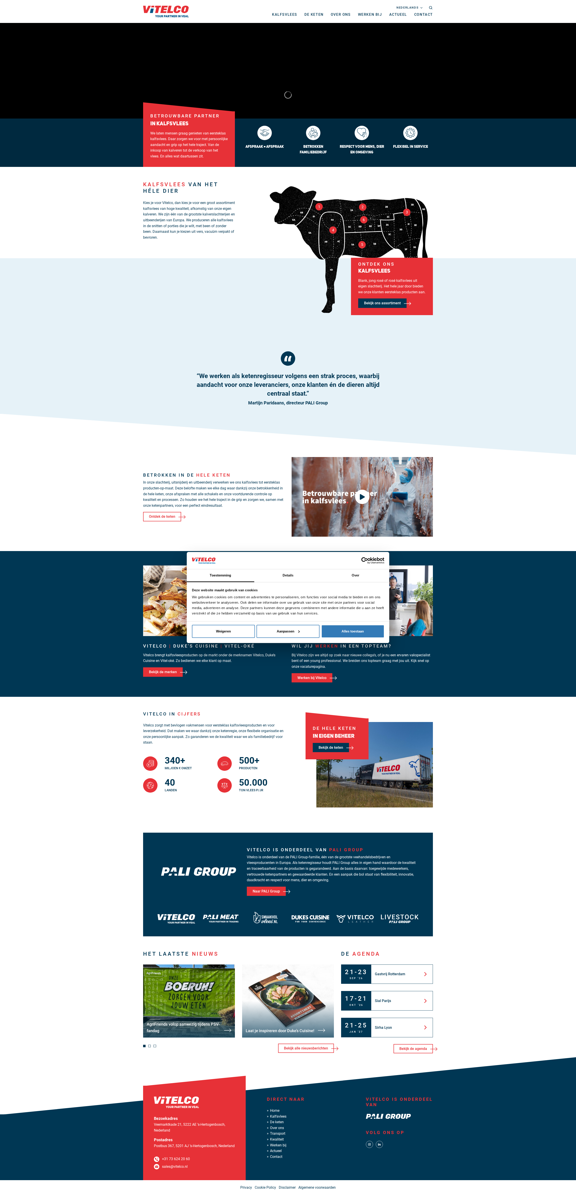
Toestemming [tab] (220, 575)
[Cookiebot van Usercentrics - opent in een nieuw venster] (364, 560)
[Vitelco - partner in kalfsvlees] (362, 496)
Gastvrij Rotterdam (390, 974)
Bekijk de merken (163, 672)
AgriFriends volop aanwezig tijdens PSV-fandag (183, 1027)
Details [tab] (288, 575)
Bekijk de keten (331, 747)
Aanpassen (285, 631)
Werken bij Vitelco (311, 678)
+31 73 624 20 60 (176, 1159)
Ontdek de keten (162, 516)
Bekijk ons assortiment (382, 303)
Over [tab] (355, 575)
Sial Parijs (383, 1001)
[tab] (144, 1046)
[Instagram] (369, 1144)
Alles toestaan (353, 631)
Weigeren (223, 631)
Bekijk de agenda (413, 1049)
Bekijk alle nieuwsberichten (306, 1048)
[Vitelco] (166, 11)
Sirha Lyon (383, 1027)
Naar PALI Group (266, 891)
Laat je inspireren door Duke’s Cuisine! (280, 1031)
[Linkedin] (379, 1144)
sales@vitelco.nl (175, 1166)
